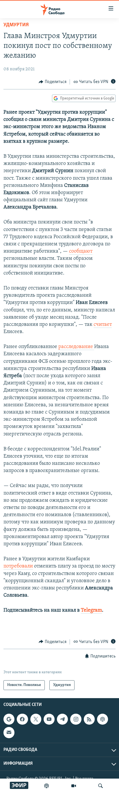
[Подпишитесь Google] (8, 719)
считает (103, 324)
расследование (76, 346)
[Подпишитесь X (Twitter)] (35, 719)
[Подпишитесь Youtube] (49, 719)
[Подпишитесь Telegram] (62, 719)
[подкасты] (46, 786)
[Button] (52, 82)
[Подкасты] (102, 719)
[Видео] (73, 786)
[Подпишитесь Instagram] (75, 719)
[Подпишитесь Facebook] (22, 719)
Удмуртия (16, 25)
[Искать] (100, 786)
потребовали (18, 566)
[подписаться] (8, 732)
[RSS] (89, 719)
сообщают (80, 251)
